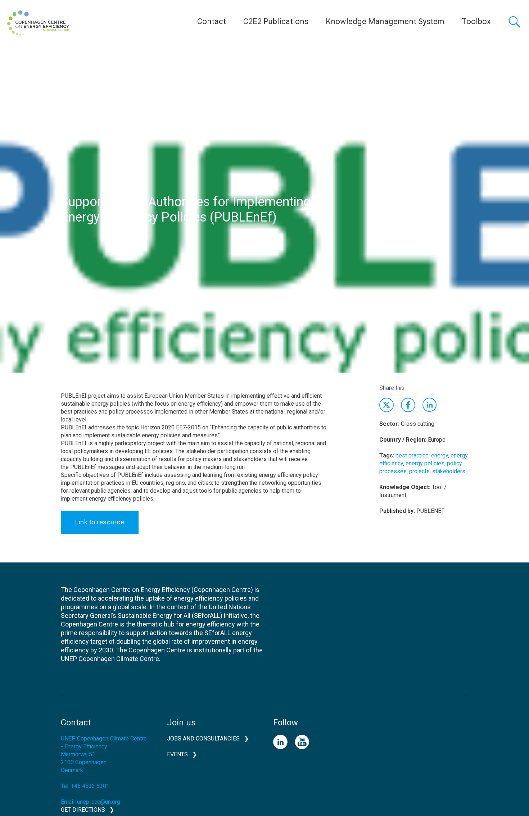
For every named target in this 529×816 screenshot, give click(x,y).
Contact (211, 21)
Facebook (408, 405)
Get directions (83, 809)
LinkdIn (429, 405)
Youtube (302, 742)
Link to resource (99, 522)
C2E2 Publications (275, 21)
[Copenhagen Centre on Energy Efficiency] (38, 23)
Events (177, 754)
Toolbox (476, 21)
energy (439, 455)
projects (419, 471)
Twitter (386, 405)
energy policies (425, 463)
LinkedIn (280, 742)
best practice (412, 455)
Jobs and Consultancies (203, 738)
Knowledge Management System (385, 21)
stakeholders (448, 471)
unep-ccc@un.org (98, 801)
